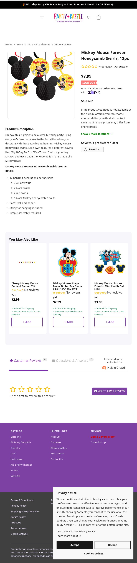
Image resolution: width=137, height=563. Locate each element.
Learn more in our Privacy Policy (76, 531)
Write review (105, 66)
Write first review (111, 391)
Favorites (56, 442)
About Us (16, 522)
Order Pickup (98, 442)
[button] (68, 17)
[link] (105, 4)
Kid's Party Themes (38, 44)
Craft (13, 453)
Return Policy (18, 517)
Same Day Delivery (103, 437)
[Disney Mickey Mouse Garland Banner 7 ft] (27, 262)
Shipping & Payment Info (25, 511)
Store (20, 44)
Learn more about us (69, 536)
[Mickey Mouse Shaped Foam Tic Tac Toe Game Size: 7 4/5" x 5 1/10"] (68, 262)
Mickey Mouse (63, 44)
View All (15, 476)
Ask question (121, 66)
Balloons (16, 437)
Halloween (17, 459)
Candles (16, 448)
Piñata (14, 470)
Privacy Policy (18, 505)
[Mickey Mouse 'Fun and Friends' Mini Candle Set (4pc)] (110, 262)
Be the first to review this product (32, 396)
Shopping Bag (59, 448)
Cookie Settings (19, 533)
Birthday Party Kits (21, 442)
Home (8, 44)
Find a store (57, 453)
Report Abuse (19, 528)
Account (55, 437)
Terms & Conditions (22, 500)
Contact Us (57, 459)
